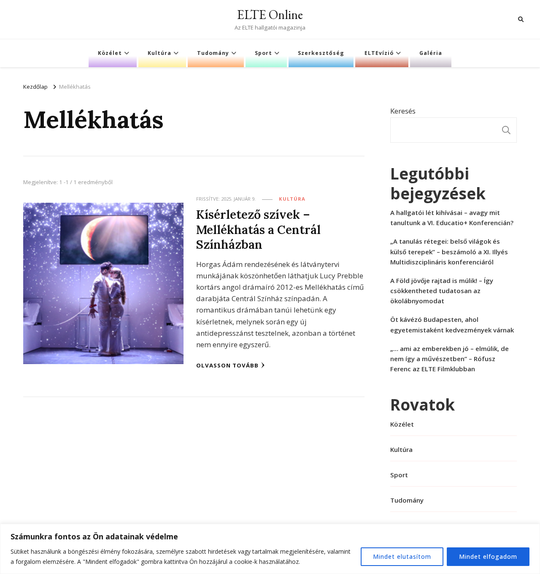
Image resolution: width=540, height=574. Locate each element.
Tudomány (213, 53)
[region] (270, 549)
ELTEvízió (379, 53)
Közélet (110, 53)
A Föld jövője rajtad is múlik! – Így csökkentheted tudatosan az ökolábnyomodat (441, 290)
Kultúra (159, 53)
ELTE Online (270, 14)
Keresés (403, 111)
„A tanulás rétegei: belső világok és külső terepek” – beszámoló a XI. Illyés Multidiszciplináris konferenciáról (449, 251)
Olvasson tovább (227, 365)
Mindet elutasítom (402, 556)
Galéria (430, 53)
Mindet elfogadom (488, 556)
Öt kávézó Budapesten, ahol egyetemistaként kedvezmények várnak (452, 324)
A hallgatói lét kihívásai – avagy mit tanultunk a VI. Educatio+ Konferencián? (451, 217)
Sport (263, 53)
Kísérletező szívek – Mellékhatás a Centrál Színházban (258, 229)
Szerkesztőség (321, 53)
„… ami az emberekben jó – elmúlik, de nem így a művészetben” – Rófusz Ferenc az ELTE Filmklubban (449, 358)
